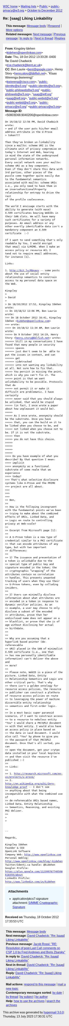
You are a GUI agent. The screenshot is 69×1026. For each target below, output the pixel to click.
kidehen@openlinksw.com (24, 52)
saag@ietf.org (42, 94)
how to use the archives (29, 1001)
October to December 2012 (44, 10)
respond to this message (40, 984)
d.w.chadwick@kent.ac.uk (23, 65)
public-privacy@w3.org (45, 106)
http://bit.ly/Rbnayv (24, 270)
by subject (26, 996)
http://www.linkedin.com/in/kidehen (30, 881)
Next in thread (44, 38)
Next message (42, 34)
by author (42, 996)
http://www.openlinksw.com (42, 854)
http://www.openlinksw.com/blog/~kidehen (34, 861)
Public (43, 6)
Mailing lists (28, 6)
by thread (12, 996)
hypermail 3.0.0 (54, 1012)
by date (57, 992)
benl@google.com (40, 69)
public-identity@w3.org (45, 85)
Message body (36, 25)
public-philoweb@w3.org (22, 90)
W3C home (10, 6)
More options (14, 30)
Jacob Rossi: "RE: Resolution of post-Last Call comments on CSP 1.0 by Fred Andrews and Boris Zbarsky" (35, 948)
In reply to (26, 38)
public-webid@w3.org (43, 98)
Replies (60, 38)
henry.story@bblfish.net (29, 73)
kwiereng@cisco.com (21, 81)
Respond (54, 25)
